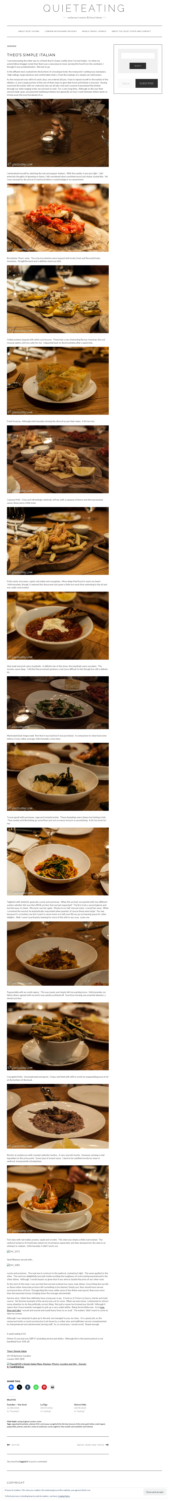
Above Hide (80, 1404)
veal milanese (88, 1427)
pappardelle (11, 1427)
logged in (23, 1461)
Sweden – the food (17, 1404)
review (38, 1421)
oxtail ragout (100, 1424)
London (33, 1421)
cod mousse (44, 1424)
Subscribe (146, 83)
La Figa (43, 1404)
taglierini (56, 1427)
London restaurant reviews (61, 31)
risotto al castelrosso (39, 1427)
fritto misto (80, 1424)
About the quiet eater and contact (131, 31)
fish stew (65, 1424)
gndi (87, 1424)
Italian (92, 1424)
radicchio (27, 1427)
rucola (50, 1427)
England (26, 1421)
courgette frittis (55, 1424)
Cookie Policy (64, 1496)
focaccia (72, 1424)
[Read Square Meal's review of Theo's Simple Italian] (15, 1367)
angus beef (15, 1424)
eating (20, 1421)
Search (137, 66)
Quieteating (84, 8)
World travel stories (94, 31)
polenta (20, 1427)
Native (16, 1445)
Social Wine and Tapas (90, 1445)
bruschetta (24, 1424)
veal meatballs (76, 1427)
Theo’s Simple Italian (17, 1351)
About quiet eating (28, 31)
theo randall (65, 1427)
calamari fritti (34, 1424)
